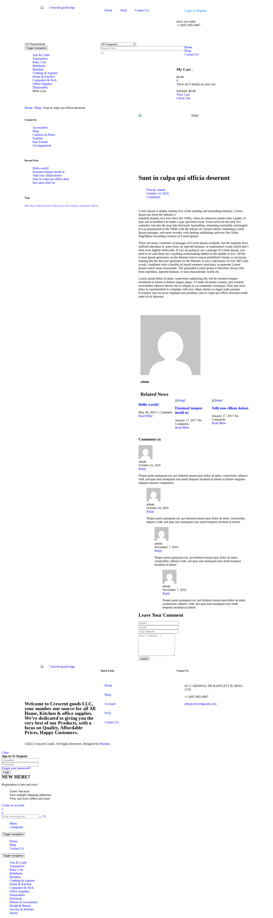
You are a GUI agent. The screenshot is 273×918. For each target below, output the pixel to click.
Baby (27, 206)
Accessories (40, 127)
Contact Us (17, 848)
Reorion (105, 743)
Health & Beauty (20, 905)
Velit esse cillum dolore (47, 175)
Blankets (15, 877)
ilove (62, 206)
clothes (38, 206)
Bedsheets (16, 873)
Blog (38, 107)
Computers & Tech (22, 887)
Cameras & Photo (44, 134)
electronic (47, 206)
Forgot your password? (16, 768)
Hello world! (41, 168)
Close (5, 752)
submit (144, 658)
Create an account (13, 805)
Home (28, 107)
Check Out (183, 98)
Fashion (38, 138)
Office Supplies (19, 891)
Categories (16, 827)
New (68, 206)
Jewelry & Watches (22, 909)
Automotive (17, 866)
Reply (142, 468)
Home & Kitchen (20, 884)
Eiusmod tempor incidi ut (48, 172)
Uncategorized (42, 145)
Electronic (16, 898)
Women (94, 206)
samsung (75, 206)
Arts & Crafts (18, 862)
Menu (13, 823)
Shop (13, 845)
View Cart (182, 94)
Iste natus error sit (44, 182)
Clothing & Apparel (22, 880)
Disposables (17, 895)
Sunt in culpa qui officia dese (51, 179)
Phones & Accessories (24, 902)
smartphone (85, 206)
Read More (145, 416)
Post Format (40, 142)
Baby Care (16, 869)
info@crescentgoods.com (200, 704)
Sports (14, 913)
